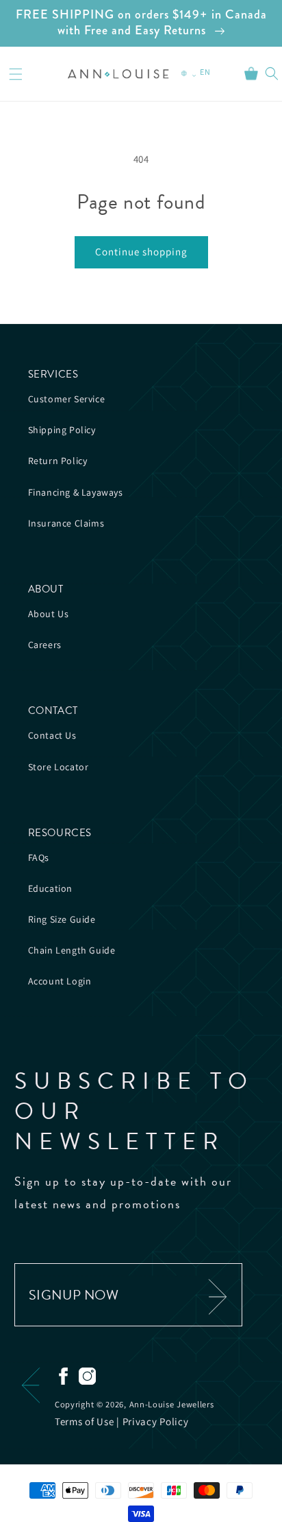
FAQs (38, 857)
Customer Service (66, 399)
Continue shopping (141, 251)
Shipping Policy (62, 430)
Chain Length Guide (72, 950)
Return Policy (58, 460)
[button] (16, 74)
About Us (48, 614)
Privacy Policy (156, 1421)
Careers (45, 644)
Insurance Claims (66, 523)
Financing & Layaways (75, 492)
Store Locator (58, 767)
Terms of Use (84, 1421)
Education (50, 888)
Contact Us (52, 735)
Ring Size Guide (62, 919)
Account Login (60, 981)
